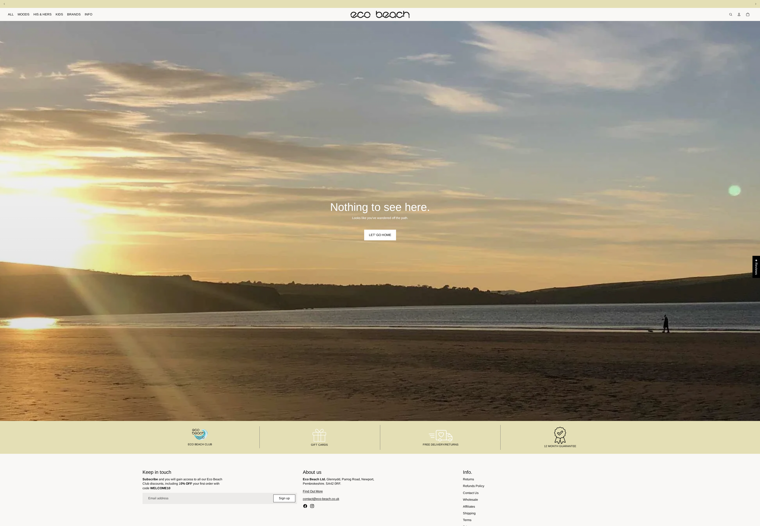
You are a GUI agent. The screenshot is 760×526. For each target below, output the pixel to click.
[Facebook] (305, 506)
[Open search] (730, 14)
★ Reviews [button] (756, 267)
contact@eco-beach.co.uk (321, 498)
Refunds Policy (473, 486)
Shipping (469, 513)
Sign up (284, 498)
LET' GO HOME (380, 235)
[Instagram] (312, 506)
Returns (468, 479)
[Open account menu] (739, 14)
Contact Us (471, 493)
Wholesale (470, 499)
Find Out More (313, 491)
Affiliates (469, 506)
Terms (467, 520)
